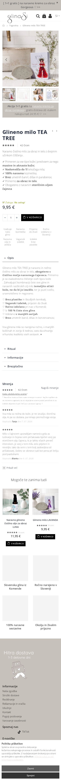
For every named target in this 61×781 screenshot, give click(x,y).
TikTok (25, 731)
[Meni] (4, 15)
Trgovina (13, 25)
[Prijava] (50, 15)
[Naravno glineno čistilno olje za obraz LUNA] (16, 502)
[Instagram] (14, 731)
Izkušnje (6, 708)
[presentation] (6, 59)
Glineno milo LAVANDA (45, 519)
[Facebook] (4, 731)
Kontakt (6, 712)
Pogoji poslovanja (12, 716)
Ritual (11, 349)
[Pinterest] (9, 731)
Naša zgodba (9, 691)
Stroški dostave (10, 695)
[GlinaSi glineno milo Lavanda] (45, 502)
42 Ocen (24, 145)
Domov (3, 25)
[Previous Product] (52, 131)
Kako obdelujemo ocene (14, 393)
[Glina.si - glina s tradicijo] (17, 17)
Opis (10, 258)
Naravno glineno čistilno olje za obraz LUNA (15, 523)
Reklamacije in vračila (13, 703)
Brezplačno (15, 366)
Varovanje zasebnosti (14, 720)
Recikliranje (8, 699)
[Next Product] (57, 131)
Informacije (15, 357)
